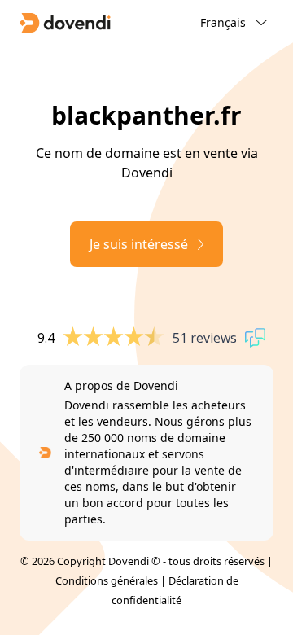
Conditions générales (106, 580)
